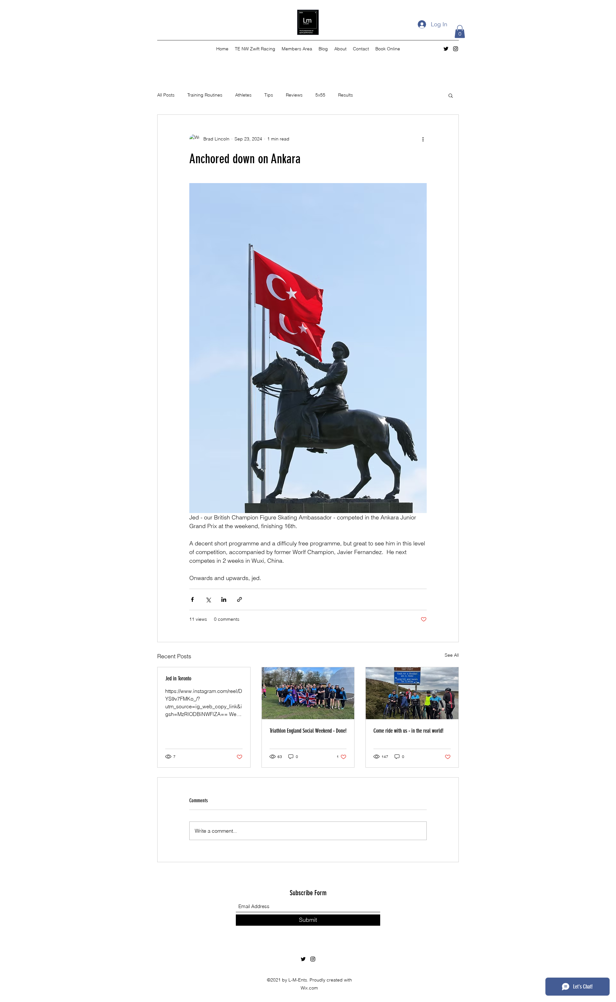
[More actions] (423, 139)
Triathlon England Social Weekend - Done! (308, 730)
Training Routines (204, 95)
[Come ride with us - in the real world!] (412, 693)
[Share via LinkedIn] (224, 599)
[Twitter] (446, 49)
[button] (459, 31)
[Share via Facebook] (192, 599)
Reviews (294, 95)
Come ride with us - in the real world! (408, 730)
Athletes (243, 95)
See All (452, 655)
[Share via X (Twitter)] (208, 599)
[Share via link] (239, 599)
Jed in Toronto (178, 678)
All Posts (166, 95)
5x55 (320, 95)
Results (345, 95)
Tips (268, 95)
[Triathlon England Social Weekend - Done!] (308, 693)
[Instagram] (455, 49)
